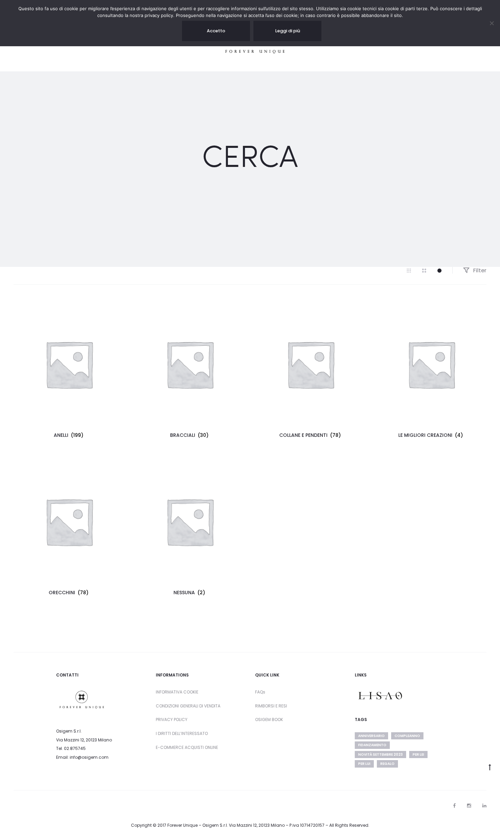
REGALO (387, 763)
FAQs (260, 692)
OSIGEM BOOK (269, 719)
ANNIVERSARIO (371, 735)
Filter (479, 270)
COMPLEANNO (407, 735)
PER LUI (364, 763)
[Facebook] (454, 805)
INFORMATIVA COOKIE (177, 692)
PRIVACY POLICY (171, 719)
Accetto (216, 31)
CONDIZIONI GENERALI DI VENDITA (188, 706)
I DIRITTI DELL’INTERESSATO (182, 733)
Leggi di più (287, 31)
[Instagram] (469, 805)
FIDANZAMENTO (372, 745)
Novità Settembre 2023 (380, 754)
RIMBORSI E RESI (271, 706)
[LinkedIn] (484, 805)
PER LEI (418, 754)
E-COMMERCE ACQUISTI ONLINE (187, 747)
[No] (491, 23)
